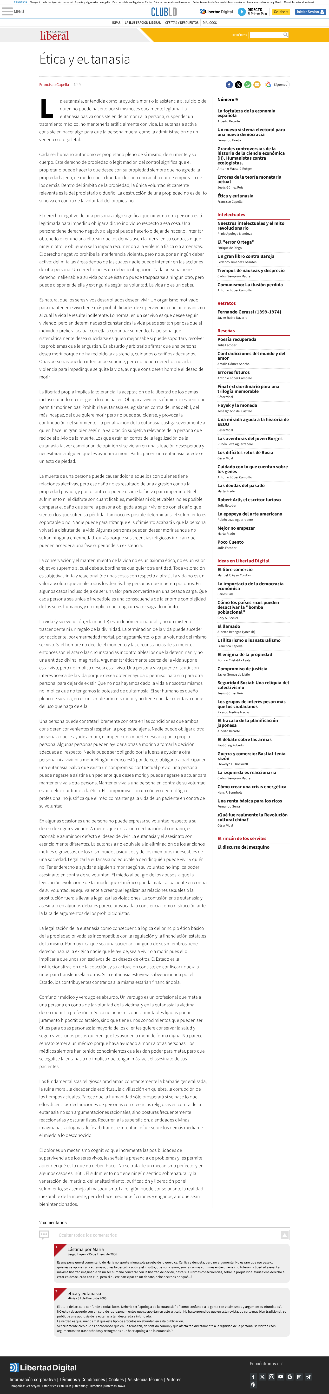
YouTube (280, 1377)
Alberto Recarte (246, 116)
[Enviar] (247, 84)
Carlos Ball (250, 589)
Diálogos (210, 23)
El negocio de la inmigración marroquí (51, 2)
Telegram (308, 1377)
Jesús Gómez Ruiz (249, 182)
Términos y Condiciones (82, 1379)
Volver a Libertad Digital (216, 12)
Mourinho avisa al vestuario (299, 2)
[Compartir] (229, 84)
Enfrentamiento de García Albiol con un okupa (219, 2)
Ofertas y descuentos (181, 23)
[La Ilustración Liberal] (164, 12)
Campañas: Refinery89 (25, 1386)
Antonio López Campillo (252, 472)
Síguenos (280, 84)
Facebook (253, 1377)
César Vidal (248, 392)
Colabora (281, 11)
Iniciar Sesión (308, 11)
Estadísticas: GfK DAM (56, 1386)
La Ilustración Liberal (143, 23)
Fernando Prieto (251, 135)
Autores (173, 1379)
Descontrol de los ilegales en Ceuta (132, 2)
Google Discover (290, 1377)
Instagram (271, 1377)
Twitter (262, 1377)
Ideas (116, 23)
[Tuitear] (238, 84)
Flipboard (299, 1377)
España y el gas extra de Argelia (92, 2)
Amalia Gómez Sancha (251, 359)
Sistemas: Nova (114, 1386)
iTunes (253, 1384)
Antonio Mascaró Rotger (251, 159)
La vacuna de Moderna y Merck (264, 2)
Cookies (116, 1379)
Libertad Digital (130, 1367)
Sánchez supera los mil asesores (172, 2)
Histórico (239, 35)
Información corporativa (33, 1379)
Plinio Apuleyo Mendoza (250, 228)
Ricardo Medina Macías (251, 707)
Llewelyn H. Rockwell (251, 759)
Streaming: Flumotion (87, 1386)
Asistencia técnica (145, 1379)
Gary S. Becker (248, 610)
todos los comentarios (88, 1235)
